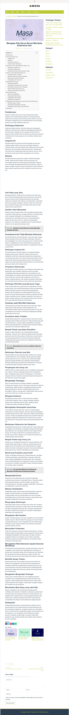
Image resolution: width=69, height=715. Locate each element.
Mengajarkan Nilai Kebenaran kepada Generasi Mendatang (21, 101)
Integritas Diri (11, 58)
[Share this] (6, 624)
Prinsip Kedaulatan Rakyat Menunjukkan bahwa (36, 669)
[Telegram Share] (13, 624)
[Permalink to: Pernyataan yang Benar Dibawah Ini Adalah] (24, 633)
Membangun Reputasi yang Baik (16, 78)
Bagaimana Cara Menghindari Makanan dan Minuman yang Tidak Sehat (37, 639)
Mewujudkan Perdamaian (14, 99)
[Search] (62, 12)
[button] (35, 53)
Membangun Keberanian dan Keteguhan (18, 87)
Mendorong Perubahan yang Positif (16, 90)
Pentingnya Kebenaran (12, 57)
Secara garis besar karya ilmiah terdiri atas (13, 668)
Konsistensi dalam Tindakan (15, 74)
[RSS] (34, 1)
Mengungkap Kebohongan (14, 96)
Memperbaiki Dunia (11, 92)
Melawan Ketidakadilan (13, 94)
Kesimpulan (9, 108)
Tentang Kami (49, 77)
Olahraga (48, 58)
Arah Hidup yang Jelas (13, 62)
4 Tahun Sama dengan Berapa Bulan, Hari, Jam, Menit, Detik (10, 639)
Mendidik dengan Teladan (14, 103)
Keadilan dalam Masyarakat (14, 64)
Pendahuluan (9, 55)
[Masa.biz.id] (34, 6)
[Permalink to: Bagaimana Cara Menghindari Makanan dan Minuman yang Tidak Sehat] (38, 633)
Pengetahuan (49, 64)
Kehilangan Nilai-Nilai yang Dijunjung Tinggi (18, 71)
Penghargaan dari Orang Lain (15, 80)
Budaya (48, 53)
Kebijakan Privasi (50, 75)
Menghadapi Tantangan (12, 81)
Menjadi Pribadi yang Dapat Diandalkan (17, 76)
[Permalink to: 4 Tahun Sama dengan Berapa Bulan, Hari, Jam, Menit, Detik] (11, 633)
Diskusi (48, 56)
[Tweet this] (9, 624)
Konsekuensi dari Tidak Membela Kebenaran (18, 65)
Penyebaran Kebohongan (14, 69)
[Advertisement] (24, 181)
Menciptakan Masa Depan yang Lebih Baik (18, 106)
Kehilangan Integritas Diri (14, 67)
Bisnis (47, 51)
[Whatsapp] (16, 624)
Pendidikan (11, 664)
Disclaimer (48, 70)
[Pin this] (11, 624)
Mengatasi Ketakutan (13, 83)
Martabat (10, 60)
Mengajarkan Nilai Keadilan (14, 97)
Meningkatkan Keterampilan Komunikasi (17, 85)
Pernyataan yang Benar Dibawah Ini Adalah (23, 638)
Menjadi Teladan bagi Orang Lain (16, 88)
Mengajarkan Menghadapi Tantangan (17, 104)
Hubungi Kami (49, 72)
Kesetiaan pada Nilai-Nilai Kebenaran (16, 73)
